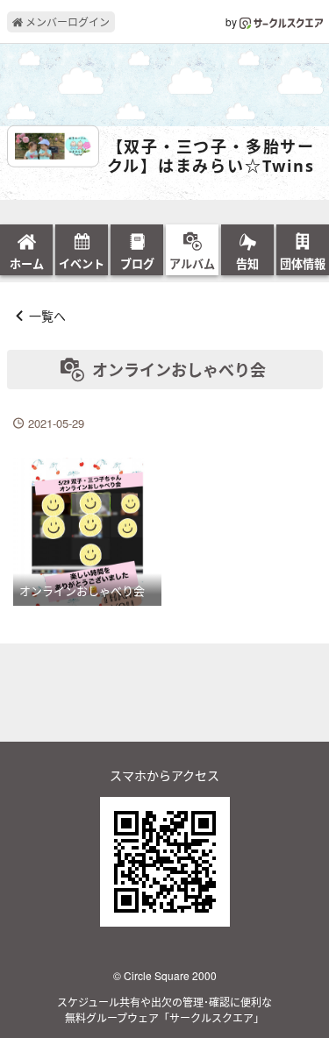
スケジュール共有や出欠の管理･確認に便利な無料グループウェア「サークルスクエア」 (164, 1009)
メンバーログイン (66, 21)
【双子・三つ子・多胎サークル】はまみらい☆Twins (211, 156)
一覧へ (47, 315)
